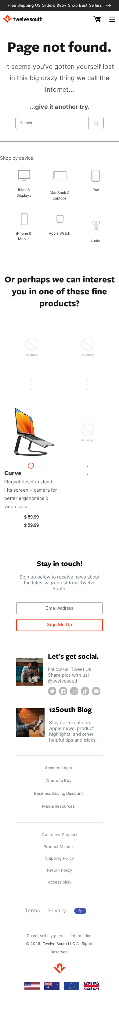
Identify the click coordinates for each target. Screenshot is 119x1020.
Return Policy (59, 870)
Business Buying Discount (58, 793)
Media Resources (58, 806)
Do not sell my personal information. (59, 935)
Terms (32, 910)
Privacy (57, 910)
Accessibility (59, 882)
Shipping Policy (59, 858)
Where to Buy (58, 780)
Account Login (58, 767)
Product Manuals (60, 846)
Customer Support (59, 834)
